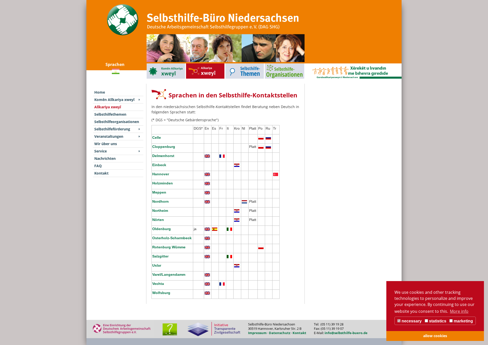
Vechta (158, 284)
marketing (463, 321)
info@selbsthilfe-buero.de (346, 333)
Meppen (159, 192)
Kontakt (101, 173)
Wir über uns (105, 143)
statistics (437, 321)
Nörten (158, 220)
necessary (411, 321)
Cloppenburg (163, 147)
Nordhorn (160, 201)
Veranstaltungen (108, 136)
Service (100, 151)
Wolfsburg (161, 293)
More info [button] (459, 311)
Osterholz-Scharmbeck (172, 238)
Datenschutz (279, 333)
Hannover (160, 174)
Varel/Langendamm (168, 274)
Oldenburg (162, 229)
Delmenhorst (163, 156)
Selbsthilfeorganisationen (275, 64)
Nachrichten (105, 158)
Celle (156, 137)
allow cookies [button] (435, 335)
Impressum (257, 333)
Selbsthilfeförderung (112, 129)
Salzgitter (160, 256)
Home (99, 92)
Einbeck (159, 165)
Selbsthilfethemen (232, 64)
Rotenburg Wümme (169, 247)
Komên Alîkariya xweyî (156, 64)
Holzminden (162, 183)
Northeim (160, 211)
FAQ (98, 165)
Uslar (156, 265)
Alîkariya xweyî (192, 64)
